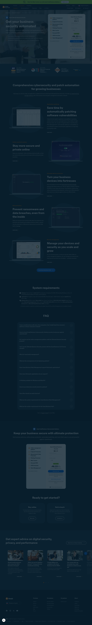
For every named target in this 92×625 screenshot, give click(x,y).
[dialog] (46, 312)
